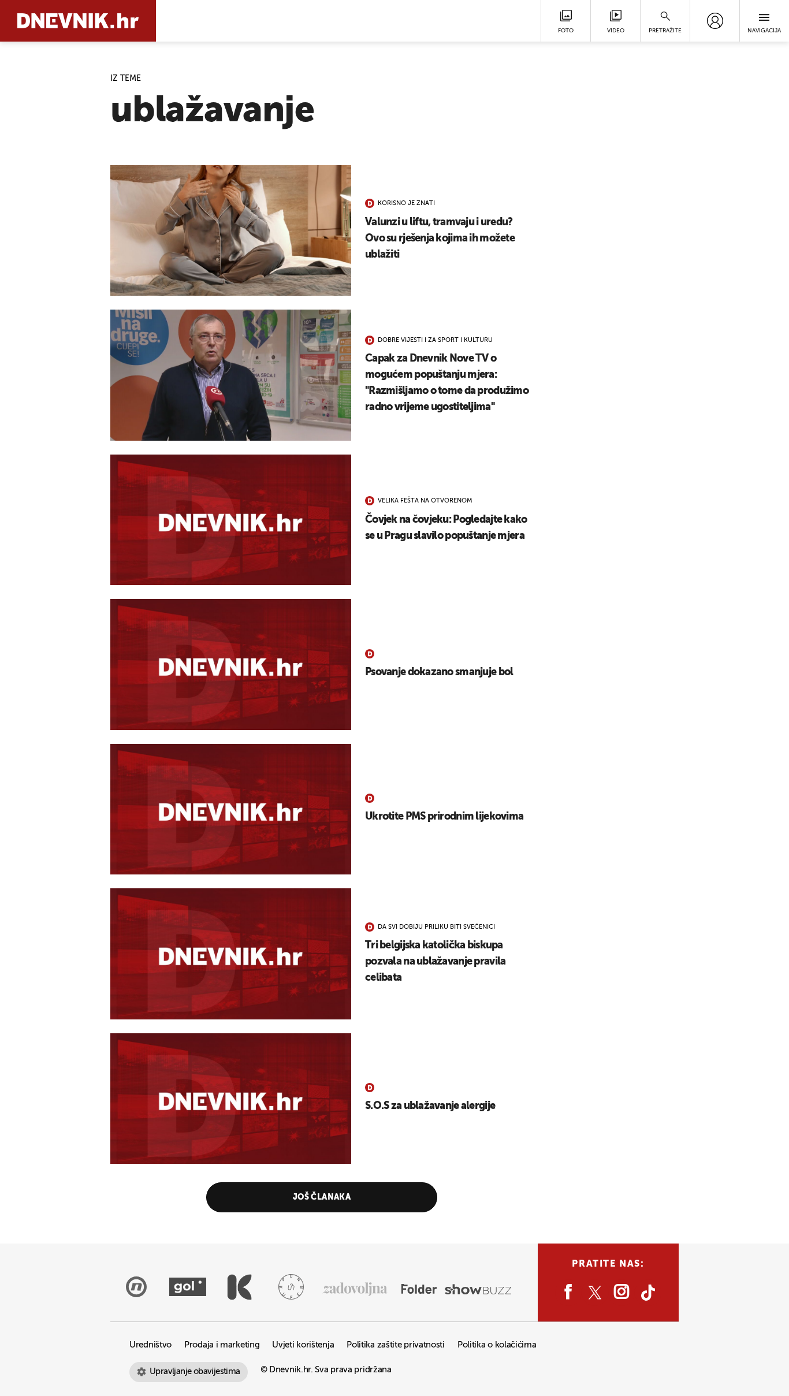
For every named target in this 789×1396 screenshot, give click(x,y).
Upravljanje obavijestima (195, 1371)
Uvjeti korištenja (303, 1345)
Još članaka (322, 1197)
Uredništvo (150, 1345)
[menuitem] (715, 21)
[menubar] (715, 20)
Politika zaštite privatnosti (396, 1345)
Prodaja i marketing (221, 1345)
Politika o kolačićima (497, 1345)
